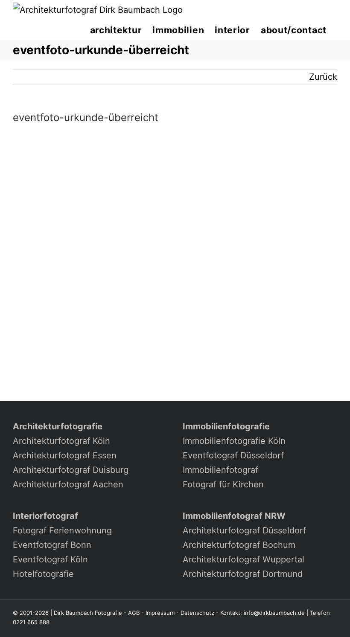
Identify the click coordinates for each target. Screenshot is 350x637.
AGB (134, 612)
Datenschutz (197, 612)
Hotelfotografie (43, 574)
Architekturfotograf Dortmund (243, 574)
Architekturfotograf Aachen (68, 484)
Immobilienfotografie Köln (234, 441)
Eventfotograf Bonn (52, 545)
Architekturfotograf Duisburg (70, 470)
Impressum (160, 612)
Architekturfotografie (57, 426)
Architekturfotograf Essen (65, 455)
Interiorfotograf (45, 516)
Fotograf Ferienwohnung (62, 530)
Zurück (323, 77)
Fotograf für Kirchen (223, 484)
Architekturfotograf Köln (61, 441)
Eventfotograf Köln (50, 559)
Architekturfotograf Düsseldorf (244, 530)
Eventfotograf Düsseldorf (233, 455)
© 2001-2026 (31, 612)
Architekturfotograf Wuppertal (243, 559)
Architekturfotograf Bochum (239, 545)
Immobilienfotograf (220, 470)
